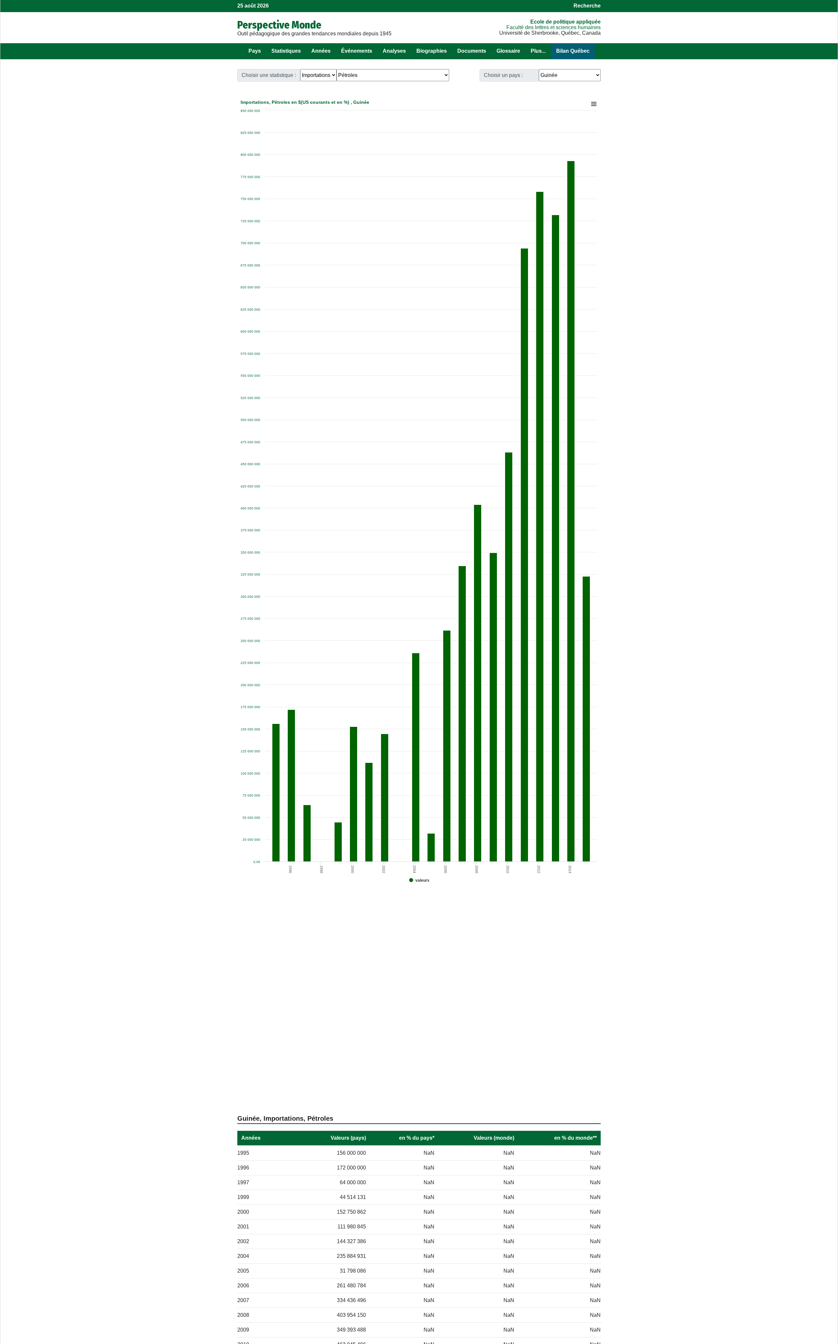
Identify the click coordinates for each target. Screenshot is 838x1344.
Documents (471, 51)
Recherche (587, 6)
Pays (254, 51)
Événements (356, 51)
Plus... (538, 51)
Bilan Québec (573, 51)
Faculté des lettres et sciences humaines (553, 27)
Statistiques (286, 51)
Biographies (431, 51)
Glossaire (508, 51)
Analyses (394, 51)
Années (321, 51)
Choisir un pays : (503, 75)
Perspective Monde (279, 25)
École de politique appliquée (565, 22)
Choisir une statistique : (269, 75)
